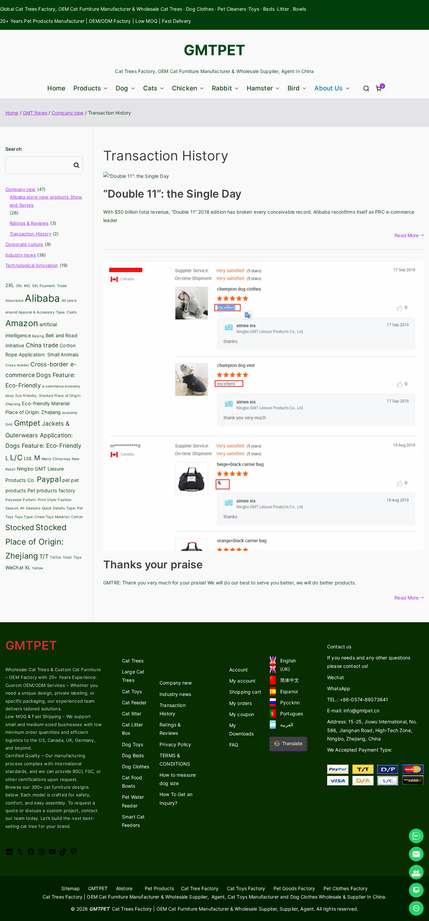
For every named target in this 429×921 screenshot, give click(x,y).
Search (13, 149)
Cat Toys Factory (246, 888)
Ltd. (28, 458)
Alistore (124, 888)
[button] (104, 88)
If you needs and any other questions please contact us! (368, 662)
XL (27, 567)
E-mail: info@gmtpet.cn (353, 710)
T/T (43, 556)
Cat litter (131, 713)
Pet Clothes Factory (345, 888)
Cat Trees (132, 660)
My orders (240, 703)
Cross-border (17, 365)
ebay (9, 396)
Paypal (49, 479)
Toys (77, 557)
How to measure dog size (178, 779)
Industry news (20, 255)
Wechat (335, 677)
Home (56, 88)
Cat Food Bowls (132, 782)
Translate (292, 743)
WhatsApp (338, 688)
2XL (9, 285)
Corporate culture (24, 244)
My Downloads (241, 729)
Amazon (21, 323)
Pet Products (159, 888)
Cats (150, 88)
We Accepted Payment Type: (359, 750)
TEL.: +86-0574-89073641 (357, 699)
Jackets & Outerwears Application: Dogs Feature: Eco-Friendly (43, 434)
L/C (16, 457)
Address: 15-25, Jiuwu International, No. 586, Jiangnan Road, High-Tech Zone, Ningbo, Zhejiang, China (372, 730)
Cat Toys (132, 691)
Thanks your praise (153, 564)
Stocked (19, 527)
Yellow (37, 568)
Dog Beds (133, 755)
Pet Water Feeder (133, 801)
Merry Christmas (56, 459)
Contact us (339, 646)
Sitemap (70, 888)
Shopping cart (245, 692)
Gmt (8, 424)
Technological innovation (31, 265)
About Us (328, 88)
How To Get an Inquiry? (176, 798)
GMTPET (215, 50)
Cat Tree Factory (200, 888)
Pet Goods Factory (294, 888)
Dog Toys (132, 744)
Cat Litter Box (132, 729)
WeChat (14, 567)
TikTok (55, 557)
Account (238, 669)
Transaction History (30, 233)
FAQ (233, 745)
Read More (406, 235)
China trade (42, 345)
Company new (20, 189)
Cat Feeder (134, 702)
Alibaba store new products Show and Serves (46, 200)
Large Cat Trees (133, 676)
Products (87, 88)
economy (70, 413)
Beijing (38, 336)
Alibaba (42, 298)
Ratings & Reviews (29, 223)
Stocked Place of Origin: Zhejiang (36, 541)
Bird (294, 88)
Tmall (67, 557)
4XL (27, 286)
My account (242, 681)
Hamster (260, 88)
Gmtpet (27, 423)
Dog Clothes (135, 766)
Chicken (184, 88)
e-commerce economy (61, 386)
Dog (122, 88)
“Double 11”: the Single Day (172, 193)
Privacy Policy (175, 744)
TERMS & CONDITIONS (175, 760)
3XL (19, 286)
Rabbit (222, 88)
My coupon (241, 714)
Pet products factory (51, 490)
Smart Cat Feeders (133, 821)
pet (66, 480)
